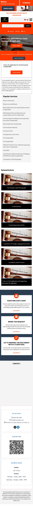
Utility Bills (6, 150)
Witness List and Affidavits (10, 104)
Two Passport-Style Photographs (12, 159)
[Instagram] (15, 427)
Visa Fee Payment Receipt (10, 127)
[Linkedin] (18, 427)
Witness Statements (8, 100)
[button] (19, 58)
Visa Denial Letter (8, 131)
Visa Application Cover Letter (11, 134)
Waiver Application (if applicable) (12, 124)
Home (15, 52)
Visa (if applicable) (8, 138)
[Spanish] (28, 19)
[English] (25, 19)
